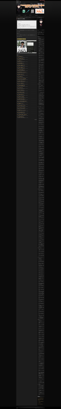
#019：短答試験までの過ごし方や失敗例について (41, 142)
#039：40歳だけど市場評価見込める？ (41, 184)
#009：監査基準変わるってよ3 (41, 274)
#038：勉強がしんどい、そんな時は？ (41, 182)
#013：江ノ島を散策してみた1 (41, 281)
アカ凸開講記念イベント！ (41, 392)
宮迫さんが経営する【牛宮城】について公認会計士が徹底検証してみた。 (41, 373)
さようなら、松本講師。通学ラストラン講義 (41, 342)
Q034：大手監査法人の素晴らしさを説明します (22, 114)
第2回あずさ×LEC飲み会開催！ (41, 332)
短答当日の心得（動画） (41, 64)
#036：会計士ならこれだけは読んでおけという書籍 (41, 178)
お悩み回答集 (36, 15)
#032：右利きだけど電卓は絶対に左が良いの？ (41, 170)
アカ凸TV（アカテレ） (40, 257)
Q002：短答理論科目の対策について (21, 58)
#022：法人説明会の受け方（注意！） (41, 299)
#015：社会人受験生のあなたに (41, 285)
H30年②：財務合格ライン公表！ (41, 66)
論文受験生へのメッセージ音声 (41, 87)
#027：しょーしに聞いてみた (41, 309)
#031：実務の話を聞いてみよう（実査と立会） (41, 317)
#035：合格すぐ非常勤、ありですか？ (41, 176)
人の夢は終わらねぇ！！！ (41, 355)
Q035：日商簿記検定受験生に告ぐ (41, 246)
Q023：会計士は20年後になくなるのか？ (21, 105)
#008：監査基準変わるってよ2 (41, 272)
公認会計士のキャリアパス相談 (41, 322)
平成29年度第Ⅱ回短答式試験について (41, 42)
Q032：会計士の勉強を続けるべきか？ (21, 112)
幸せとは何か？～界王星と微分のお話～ (41, 375)
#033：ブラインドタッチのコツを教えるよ (41, 172)
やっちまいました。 (41, 352)
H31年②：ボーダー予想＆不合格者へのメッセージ (41, 80)
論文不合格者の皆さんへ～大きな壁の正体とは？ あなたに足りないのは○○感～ (41, 104)
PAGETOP (35, 119)
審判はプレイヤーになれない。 (41, 370)
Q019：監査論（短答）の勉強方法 (20, 96)
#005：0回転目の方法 (41, 267)
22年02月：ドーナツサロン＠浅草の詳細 (41, 377)
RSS (41, 0)
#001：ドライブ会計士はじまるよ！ (41, 108)
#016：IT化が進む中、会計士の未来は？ (41, 136)
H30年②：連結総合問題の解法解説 (41, 72)
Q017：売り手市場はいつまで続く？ (41, 222)
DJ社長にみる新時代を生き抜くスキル (41, 347)
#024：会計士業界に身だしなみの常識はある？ (41, 153)
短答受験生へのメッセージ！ (41, 74)
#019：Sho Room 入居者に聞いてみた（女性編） (41, 293)
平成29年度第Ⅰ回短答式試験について (41, 40)
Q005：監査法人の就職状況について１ (21, 65)
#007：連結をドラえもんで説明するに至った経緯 (41, 118)
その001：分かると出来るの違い (41, 249)
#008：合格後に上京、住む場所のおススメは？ (41, 120)
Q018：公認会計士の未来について (20, 94)
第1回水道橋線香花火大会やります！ (41, 330)
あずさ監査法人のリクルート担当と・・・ (41, 326)
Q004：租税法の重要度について (41, 196)
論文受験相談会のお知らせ (41, 95)
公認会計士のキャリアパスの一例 (41, 361)
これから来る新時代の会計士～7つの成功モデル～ (41, 363)
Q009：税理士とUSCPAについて (20, 74)
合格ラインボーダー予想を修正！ (41, 46)
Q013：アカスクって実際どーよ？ (20, 83)
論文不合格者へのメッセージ (41, 91)
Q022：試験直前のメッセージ (20, 103)
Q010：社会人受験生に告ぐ (20, 76)
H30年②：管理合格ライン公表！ (41, 68)
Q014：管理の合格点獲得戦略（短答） (21, 85)
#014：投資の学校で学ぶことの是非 (41, 132)
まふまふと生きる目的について (41, 368)
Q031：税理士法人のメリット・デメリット (41, 238)
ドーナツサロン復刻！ (41, 345)
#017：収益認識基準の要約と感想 (41, 138)
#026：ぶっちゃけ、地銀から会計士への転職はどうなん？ (41, 158)
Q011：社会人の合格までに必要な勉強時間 (41, 210)
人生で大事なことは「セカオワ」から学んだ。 (41, 48)
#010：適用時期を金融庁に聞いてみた (41, 276)
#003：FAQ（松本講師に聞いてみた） (41, 263)
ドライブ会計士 (24, 15)
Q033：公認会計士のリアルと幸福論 (41, 242)
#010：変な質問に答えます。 (41, 124)
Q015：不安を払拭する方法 (20, 87)
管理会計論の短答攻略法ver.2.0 (41, 82)
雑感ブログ (30, 15)
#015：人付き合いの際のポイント (41, 134)
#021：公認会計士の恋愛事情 (41, 297)
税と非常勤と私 (40, 99)
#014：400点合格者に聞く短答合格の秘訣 (41, 283)
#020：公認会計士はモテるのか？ (41, 295)
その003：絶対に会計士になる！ (41, 253)
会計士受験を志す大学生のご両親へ (41, 338)
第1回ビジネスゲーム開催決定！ (41, 53)
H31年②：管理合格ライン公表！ (41, 78)
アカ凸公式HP (19, 15)
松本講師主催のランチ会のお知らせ (41, 50)
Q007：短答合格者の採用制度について (41, 202)
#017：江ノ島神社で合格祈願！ (41, 289)
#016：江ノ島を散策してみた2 (41, 287)
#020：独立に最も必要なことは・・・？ (41, 144)
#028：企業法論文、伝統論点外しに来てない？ (41, 162)
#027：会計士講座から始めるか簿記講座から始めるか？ (41, 160)
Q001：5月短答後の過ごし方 (20, 56)
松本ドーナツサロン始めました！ (41, 324)
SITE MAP (43, 0)
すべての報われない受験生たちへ (41, 382)
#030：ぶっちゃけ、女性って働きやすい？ (41, 315)
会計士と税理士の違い (41, 344)
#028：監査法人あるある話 (41, 311)
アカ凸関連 (39, 384)
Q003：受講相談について (41, 194)
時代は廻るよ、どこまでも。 (41, 357)
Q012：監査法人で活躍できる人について (41, 212)
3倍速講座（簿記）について (41, 57)
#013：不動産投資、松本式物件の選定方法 (41, 130)
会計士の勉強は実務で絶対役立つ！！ (41, 354)
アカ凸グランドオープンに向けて (41, 394)
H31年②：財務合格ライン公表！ (41, 76)
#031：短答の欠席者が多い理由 (41, 168)
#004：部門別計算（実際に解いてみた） (41, 265)
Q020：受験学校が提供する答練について (41, 228)
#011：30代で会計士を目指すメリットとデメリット (41, 126)
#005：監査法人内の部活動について (41, 115)
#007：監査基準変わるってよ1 (41, 270)
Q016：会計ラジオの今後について (41, 220)
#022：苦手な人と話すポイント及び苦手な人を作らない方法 (41, 149)
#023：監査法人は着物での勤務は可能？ (41, 151)
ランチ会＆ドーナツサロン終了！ (41, 328)
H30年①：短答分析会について (41, 62)
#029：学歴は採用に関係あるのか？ (41, 164)
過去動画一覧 (40, 258)
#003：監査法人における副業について (41, 111)
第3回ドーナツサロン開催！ (41, 349)
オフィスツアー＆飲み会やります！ (41, 336)
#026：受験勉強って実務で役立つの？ (41, 307)
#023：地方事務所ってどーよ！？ (41, 301)
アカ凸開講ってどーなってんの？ (41, 390)
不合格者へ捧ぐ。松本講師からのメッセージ (41, 44)
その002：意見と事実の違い (41, 251)
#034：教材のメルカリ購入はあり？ (41, 174)
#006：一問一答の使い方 (41, 268)
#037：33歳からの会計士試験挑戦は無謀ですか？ (41, 180)
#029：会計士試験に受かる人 (41, 313)
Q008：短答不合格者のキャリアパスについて (41, 204)
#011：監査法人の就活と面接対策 (41, 278)
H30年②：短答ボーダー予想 (41, 70)
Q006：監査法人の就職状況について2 (21, 67)
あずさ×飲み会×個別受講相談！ (41, 340)
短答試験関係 (39, 38)
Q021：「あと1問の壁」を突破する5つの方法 (41, 230)
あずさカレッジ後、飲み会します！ (41, 334)
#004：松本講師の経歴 (41, 113)
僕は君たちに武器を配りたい (41, 359)
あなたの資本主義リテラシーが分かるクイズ (41, 365)
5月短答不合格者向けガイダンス (41, 55)
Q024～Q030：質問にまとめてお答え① (41, 236)
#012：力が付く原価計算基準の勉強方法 (41, 128)
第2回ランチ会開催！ (41, 85)
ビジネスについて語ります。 (41, 379)
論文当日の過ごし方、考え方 (41, 89)
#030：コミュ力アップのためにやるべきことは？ (41, 166)
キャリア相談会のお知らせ (41, 92)
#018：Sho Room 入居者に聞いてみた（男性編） (41, 291)
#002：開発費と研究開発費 (41, 261)
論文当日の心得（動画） (41, 96)
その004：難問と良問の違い (41, 255)
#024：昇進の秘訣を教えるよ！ (41, 303)
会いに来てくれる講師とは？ (41, 388)
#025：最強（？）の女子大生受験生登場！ (41, 305)
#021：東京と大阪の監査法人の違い (41, 146)
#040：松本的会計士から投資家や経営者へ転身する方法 (41, 187)
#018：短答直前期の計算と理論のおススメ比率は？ (41, 140)
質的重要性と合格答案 (41, 100)
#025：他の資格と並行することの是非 (41, 155)
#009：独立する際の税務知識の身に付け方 (41, 122)
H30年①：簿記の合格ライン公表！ (41, 60)
